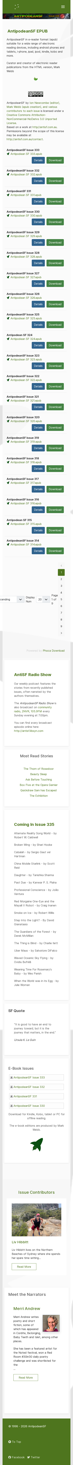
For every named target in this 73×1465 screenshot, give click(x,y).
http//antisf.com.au (44, 127)
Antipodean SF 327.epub (26, 277)
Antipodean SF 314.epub (26, 544)
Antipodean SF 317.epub (26, 482)
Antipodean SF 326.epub (26, 297)
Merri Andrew (26, 1308)
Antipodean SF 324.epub (26, 339)
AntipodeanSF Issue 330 (29, 1105)
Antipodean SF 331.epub (26, 195)
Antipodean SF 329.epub (26, 236)
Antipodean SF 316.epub (26, 503)
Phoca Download (54, 650)
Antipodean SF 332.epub (26, 174)
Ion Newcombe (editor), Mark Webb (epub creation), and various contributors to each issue (33, 107)
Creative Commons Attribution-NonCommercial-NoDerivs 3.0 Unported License (32, 119)
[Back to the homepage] (16, 6)
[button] (63, 6)
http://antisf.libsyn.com (28, 730)
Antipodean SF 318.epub (26, 462)
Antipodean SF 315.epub (26, 524)
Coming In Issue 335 (34, 824)
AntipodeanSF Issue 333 (29, 1077)
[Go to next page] (61, 633)
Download (55, 160)
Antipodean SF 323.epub (26, 359)
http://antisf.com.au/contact (25, 139)
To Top (16, 1441)
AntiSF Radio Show (32, 674)
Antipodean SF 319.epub (26, 441)
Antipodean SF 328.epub (26, 256)
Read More (26, 1377)
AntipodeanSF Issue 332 (29, 1087)
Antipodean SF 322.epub (26, 380)
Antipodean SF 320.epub (26, 421)
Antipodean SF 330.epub (26, 215)
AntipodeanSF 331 (25, 1096)
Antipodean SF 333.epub (26, 154)
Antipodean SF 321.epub (26, 400)
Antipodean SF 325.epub (26, 318)
